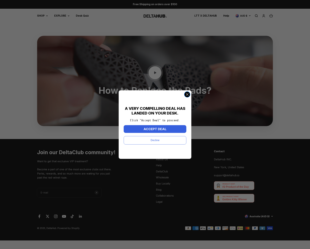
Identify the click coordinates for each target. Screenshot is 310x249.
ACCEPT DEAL (155, 129)
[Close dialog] (187, 94)
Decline (155, 140)
